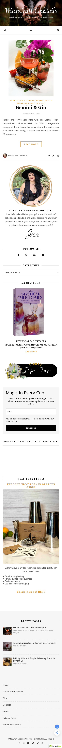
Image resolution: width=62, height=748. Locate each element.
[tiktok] (33, 743)
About (6, 711)
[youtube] (28, 743)
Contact (7, 704)
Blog (5, 698)
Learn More (31, 351)
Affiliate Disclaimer (12, 724)
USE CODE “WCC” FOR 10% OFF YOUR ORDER (31, 486)
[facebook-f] (19, 743)
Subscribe (31, 428)
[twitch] (38, 743)
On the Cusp (37, 103)
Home (6, 685)
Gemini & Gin (31, 108)
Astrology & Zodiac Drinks (27, 101)
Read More (31, 144)
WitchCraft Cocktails (17, 155)
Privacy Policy (10, 718)
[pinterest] (42, 743)
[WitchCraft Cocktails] (31, 13)
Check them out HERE (31, 591)
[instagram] (24, 743)
